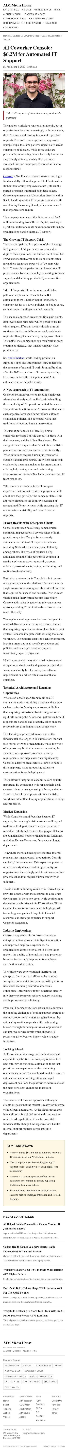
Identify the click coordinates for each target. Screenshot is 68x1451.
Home (6, 36)
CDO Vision (24, 1405)
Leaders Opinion (31, 23)
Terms (54, 1413)
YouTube (27, 1351)
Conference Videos (15, 18)
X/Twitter (7, 1351)
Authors (6, 1413)
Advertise (56, 1405)
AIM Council (24, 1413)
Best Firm (40, 1416)
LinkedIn (17, 1351)
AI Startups (50, 23)
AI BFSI (57, 10)
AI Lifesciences (43, 10)
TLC (37, 1412)
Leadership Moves (34, 14)
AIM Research (25, 1401)
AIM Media (40, 1420)
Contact (62, 1446)
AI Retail (27, 10)
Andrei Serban (16, 358)
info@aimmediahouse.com (34, 1433)
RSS (35, 1351)
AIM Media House (17, 5)
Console (8, 176)
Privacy (55, 1409)
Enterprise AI (11, 10)
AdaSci (22, 1417)
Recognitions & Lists (41, 18)
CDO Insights (10, 27)
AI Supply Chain (12, 14)
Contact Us (57, 1401)
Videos (6, 1417)
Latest (6, 1405)
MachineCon (25, 1409)
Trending (7, 1409)
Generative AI (11, 23)
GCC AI (39, 1408)
